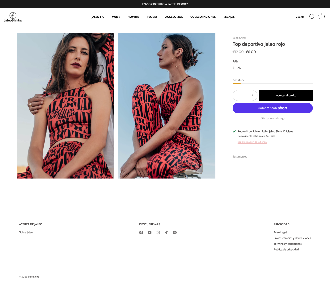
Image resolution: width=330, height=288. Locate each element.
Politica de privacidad (286, 249)
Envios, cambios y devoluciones (292, 238)
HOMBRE (133, 17)
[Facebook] (141, 232)
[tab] (242, 156)
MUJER (116, 17)
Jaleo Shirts (239, 37)
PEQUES (152, 17)
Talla (235, 61)
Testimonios (240, 156)
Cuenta (300, 17)
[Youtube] (149, 232)
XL (239, 67)
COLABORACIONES (203, 17)
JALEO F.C (97, 17)
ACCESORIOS (174, 17)
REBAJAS (229, 17)
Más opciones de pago (273, 118)
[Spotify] (175, 232)
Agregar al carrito (286, 95)
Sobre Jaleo (26, 232)
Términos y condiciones (288, 243)
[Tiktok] (166, 232)
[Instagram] (158, 232)
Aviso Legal (280, 232)
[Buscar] (312, 17)
